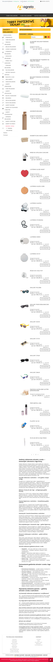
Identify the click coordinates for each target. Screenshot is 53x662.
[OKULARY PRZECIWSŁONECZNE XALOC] (24, 306)
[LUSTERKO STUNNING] (24, 224)
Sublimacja (14, 640)
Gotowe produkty (7, 35)
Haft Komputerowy (14, 649)
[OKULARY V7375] (24, 343)
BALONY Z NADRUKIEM (11, 95)
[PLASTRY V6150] (24, 425)
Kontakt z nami (38, 642)
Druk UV (14, 645)
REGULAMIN (28, 655)
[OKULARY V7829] (24, 360)
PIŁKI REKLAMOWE (10, 70)
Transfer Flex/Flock (14, 652)
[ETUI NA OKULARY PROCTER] (24, 96)
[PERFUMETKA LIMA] (24, 410)
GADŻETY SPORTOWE (10, 121)
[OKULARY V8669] (24, 376)
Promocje (5, 135)
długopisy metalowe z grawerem (28, 585)
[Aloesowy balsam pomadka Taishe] (24, 48)
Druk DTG (14, 642)
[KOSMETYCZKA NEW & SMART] (24, 140)
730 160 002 (34, 628)
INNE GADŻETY (9, 79)
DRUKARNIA (8, 98)
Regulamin (38, 643)
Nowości (5, 132)
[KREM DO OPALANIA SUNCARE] (24, 157)
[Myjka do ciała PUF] (24, 275)
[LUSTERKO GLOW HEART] (24, 173)
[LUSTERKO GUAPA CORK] (24, 190)
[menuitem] (12, 16)
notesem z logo (28, 544)
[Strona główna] (26, 7)
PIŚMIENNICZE (9, 37)
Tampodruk (14, 646)
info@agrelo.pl (37, 618)
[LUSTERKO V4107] (24, 258)
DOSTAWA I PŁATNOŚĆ (19, 655)
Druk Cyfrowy (14, 643)
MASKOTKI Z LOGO (10, 77)
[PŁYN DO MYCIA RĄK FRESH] (24, 442)
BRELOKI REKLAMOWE (11, 46)
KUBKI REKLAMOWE (10, 88)
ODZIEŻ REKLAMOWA (10, 81)
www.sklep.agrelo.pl (33, 656)
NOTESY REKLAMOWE (11, 102)
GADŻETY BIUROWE (10, 105)
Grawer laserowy (14, 650)
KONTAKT (45, 655)
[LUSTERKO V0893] (24, 241)
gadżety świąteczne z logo (35, 509)
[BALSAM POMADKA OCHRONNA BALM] (24, 81)
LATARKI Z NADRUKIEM (11, 49)
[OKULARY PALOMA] (24, 292)
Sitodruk (14, 639)
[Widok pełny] (48, 37)
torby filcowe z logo (35, 630)
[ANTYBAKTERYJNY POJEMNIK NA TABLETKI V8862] (24, 64)
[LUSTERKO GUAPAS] (24, 207)
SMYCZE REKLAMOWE (11, 100)
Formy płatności (38, 645)
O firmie (39, 639)
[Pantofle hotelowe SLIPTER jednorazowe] (24, 392)
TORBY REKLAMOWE (10, 39)
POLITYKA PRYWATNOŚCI (36, 655)
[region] (26, 23)
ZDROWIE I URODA (10, 126)
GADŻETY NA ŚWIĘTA (10, 123)
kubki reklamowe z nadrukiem (25, 630)
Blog (39, 640)
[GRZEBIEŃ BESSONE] (24, 121)
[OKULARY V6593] (24, 326)
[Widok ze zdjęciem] (46, 37)
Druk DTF (14, 647)
